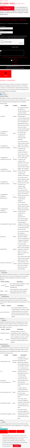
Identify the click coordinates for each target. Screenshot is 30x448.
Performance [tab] (3, 294)
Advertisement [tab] (4, 344)
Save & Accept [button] (4, 429)
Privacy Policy (21, 66)
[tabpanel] (15, 183)
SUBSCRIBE (15, 47)
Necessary (4, 94)
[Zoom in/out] (4, 431)
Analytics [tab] (2, 318)
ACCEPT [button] (17, 445)
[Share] (20, 431)
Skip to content (4, 0)
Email (1, 30)
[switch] (0, 272)
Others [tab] (2, 420)
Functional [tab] (2, 270)
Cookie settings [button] (6, 445)
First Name (3, 26)
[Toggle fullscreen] (12, 431)
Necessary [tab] (2, 93)
